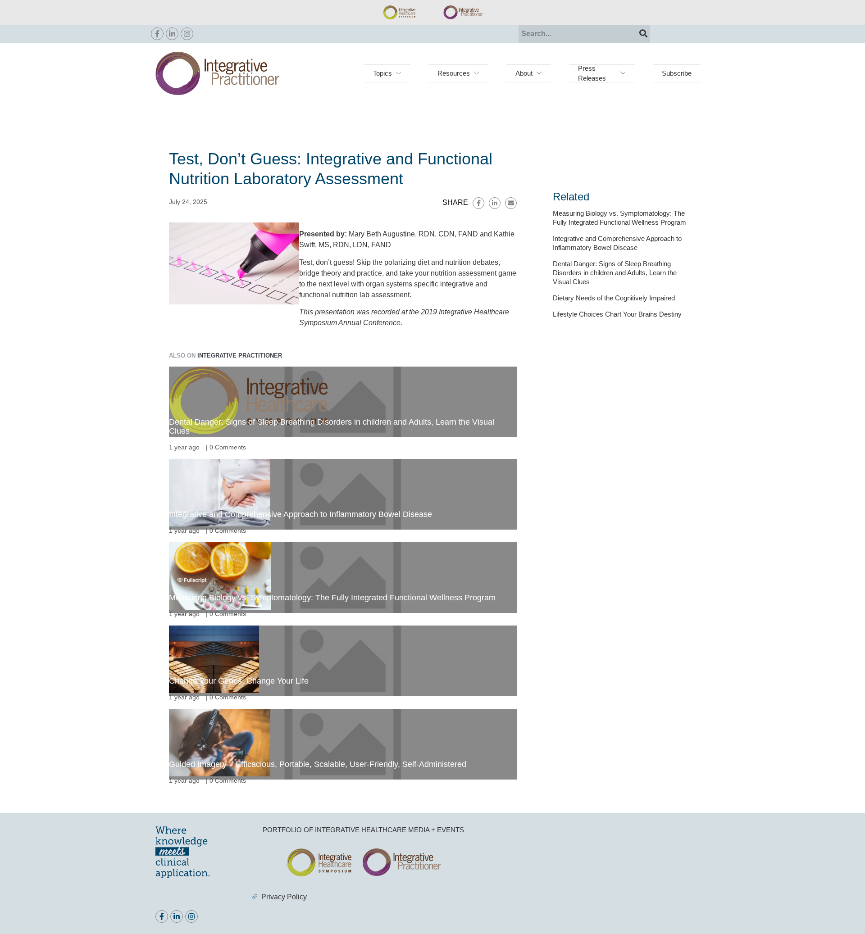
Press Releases (592, 73)
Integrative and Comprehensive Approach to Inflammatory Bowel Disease (300, 514)
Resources (453, 73)
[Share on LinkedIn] (495, 203)
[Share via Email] (511, 203)
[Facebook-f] (157, 33)
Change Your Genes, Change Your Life (239, 680)
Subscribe (677, 73)
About (524, 73)
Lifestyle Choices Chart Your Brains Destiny (617, 314)
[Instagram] (187, 33)
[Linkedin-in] (172, 33)
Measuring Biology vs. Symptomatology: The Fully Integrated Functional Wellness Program (332, 597)
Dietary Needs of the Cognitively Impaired (614, 298)
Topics (382, 73)
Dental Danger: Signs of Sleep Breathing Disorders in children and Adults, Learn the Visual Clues (615, 273)
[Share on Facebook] (478, 203)
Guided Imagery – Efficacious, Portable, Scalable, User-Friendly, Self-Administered (317, 764)
